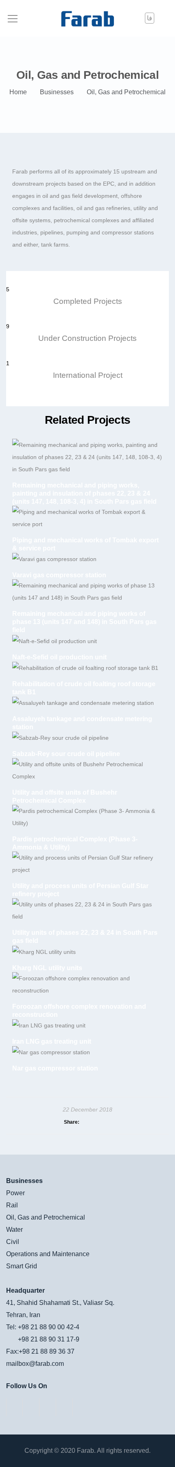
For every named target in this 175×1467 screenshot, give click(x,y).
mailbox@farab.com (35, 1363)
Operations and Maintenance (48, 1253)
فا (149, 18)
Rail (12, 1205)
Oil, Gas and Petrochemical (45, 1217)
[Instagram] (31, 1407)
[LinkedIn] (64, 1407)
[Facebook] (14, 1407)
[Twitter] (47, 1407)
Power (15, 1193)
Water (14, 1229)
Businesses (57, 92)
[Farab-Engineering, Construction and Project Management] (87, 18)
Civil (12, 1241)
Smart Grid (21, 1266)
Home (18, 92)
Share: (71, 1122)
